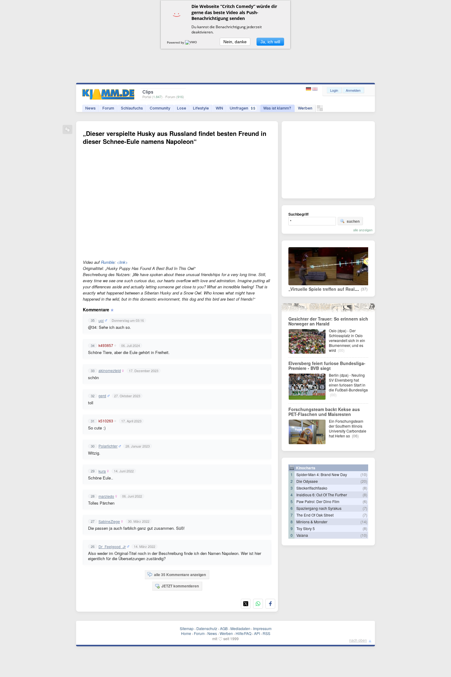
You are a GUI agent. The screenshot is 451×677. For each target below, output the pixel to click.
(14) (363, 521)
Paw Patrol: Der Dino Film (317, 501)
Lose (181, 108)
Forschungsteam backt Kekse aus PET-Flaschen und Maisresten (324, 411)
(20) (363, 481)
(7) (365, 508)
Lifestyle (201, 108)
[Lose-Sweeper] (320, 109)
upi (101, 320)
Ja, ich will (270, 41)
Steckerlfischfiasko (311, 487)
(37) (364, 289)
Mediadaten (240, 628)
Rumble (107, 262)
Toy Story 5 (305, 528)
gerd (102, 396)
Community (160, 108)
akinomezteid (109, 370)
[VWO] (191, 42)
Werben (305, 108)
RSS (266, 633)
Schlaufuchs (132, 108)
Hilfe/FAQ (243, 633)
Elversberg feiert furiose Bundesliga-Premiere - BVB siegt (326, 365)
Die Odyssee (307, 481)
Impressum (262, 628)
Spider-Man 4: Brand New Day (321, 474)
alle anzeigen (362, 229)
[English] (315, 89)
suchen (353, 221)
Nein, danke (235, 41)
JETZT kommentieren (180, 586)
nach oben (358, 640)
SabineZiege (109, 521)
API (257, 633)
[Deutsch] (309, 89)
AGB (224, 628)
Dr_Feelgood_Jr (112, 546)
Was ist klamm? (277, 108)
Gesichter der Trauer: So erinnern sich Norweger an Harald (328, 321)
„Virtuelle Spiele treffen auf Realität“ (326, 289)
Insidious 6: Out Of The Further (321, 494)
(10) (363, 474)
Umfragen (243, 108)
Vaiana (302, 535)
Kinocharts (305, 468)
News (90, 108)
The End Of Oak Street (314, 514)
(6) (365, 501)
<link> (122, 262)
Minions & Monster (311, 521)
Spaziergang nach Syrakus (318, 508)
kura (102, 471)
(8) (365, 487)
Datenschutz (206, 628)
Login (334, 90)
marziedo (106, 496)
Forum (108, 108)
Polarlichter (108, 446)
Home (186, 633)
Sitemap (187, 628)
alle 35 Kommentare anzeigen (180, 574)
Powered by (176, 42)
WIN (219, 108)
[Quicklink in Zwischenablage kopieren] (67, 130)
